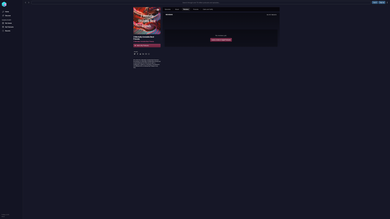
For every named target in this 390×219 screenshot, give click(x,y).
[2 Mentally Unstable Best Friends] (147, 20)
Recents (7, 31)
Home (7, 11)
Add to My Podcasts (143, 45)
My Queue (8, 23)
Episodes (168, 9)
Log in (375, 2)
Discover (8, 15)
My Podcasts (9, 27)
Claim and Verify (208, 9)
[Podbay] (4, 6)
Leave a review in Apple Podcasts (221, 40)
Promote (195, 9)
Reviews (186, 9)
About (3, 216)
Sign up (382, 2)
